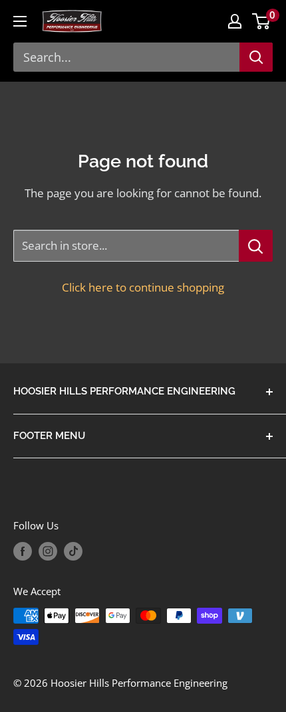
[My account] (234, 21)
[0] (261, 21)
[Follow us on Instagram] (48, 551)
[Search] (256, 57)
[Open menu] (20, 21)
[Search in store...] (256, 246)
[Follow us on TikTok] (73, 551)
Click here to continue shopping (143, 287)
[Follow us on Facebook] (22, 551)
